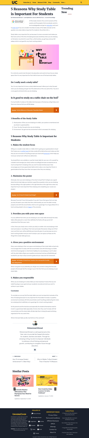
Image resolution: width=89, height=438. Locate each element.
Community (56, 2)
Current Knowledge (50, 17)
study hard (15, 27)
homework (47, 153)
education (49, 25)
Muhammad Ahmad (35, 328)
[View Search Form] (81, 2)
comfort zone (25, 151)
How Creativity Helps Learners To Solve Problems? (45, 391)
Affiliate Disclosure (53, 421)
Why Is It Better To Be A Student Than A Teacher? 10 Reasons (47, 359)
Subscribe (26, 2)
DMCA (53, 424)
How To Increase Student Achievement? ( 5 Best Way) (21, 359)
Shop (49, 2)
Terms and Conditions (53, 418)
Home (34, 2)
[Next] (55, 389)
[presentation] (23, 381)
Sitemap (53, 426)
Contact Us (52, 429)
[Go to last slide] (14, 389)
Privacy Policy (52, 415)
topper (30, 207)
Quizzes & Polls (42, 2)
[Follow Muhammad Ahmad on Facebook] (34, 349)
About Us (53, 432)
